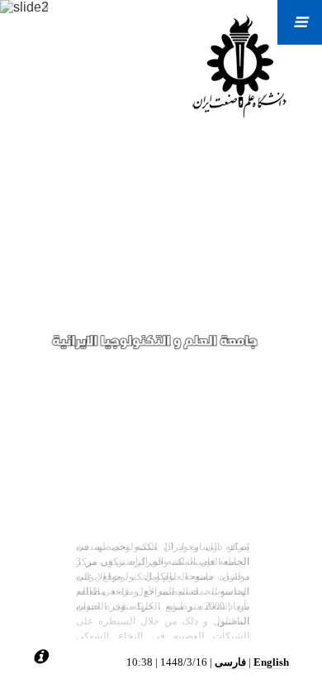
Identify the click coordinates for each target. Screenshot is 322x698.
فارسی (230, 662)
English (271, 662)
